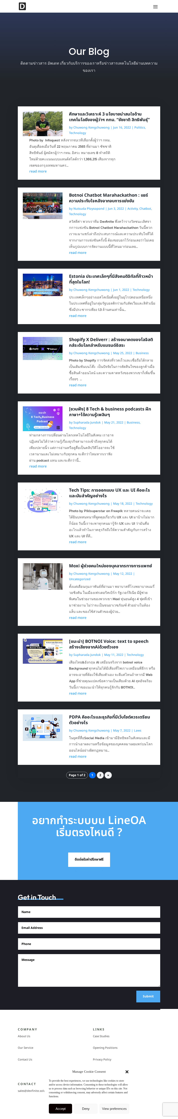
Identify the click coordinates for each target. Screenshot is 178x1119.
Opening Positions (105, 1048)
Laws (137, 730)
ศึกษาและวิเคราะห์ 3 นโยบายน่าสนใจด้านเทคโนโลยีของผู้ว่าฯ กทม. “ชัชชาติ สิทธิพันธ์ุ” (109, 117)
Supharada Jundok (87, 422)
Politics (139, 127)
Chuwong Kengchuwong (91, 127)
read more (38, 171)
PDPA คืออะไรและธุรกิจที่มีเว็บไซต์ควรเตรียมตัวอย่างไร (109, 720)
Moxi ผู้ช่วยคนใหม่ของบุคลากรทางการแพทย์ (110, 566)
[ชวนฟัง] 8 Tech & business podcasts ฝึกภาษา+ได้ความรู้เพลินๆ (110, 412)
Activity (132, 208)
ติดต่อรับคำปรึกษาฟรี (89, 859)
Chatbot (145, 208)
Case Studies (101, 1036)
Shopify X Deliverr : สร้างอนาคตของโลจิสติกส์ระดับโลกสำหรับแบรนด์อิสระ (111, 343)
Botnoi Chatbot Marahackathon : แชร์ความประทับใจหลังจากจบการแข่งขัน (108, 198)
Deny (86, 1109)
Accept (61, 1109)
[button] (127, 1072)
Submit (148, 996)
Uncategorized (80, 579)
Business (142, 353)
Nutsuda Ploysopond (88, 208)
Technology (77, 133)
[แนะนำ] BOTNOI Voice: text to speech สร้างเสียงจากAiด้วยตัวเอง (108, 644)
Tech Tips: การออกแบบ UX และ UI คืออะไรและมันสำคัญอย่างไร (109, 493)
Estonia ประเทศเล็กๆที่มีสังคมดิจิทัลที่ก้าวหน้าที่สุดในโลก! (111, 279)
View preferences (114, 1109)
